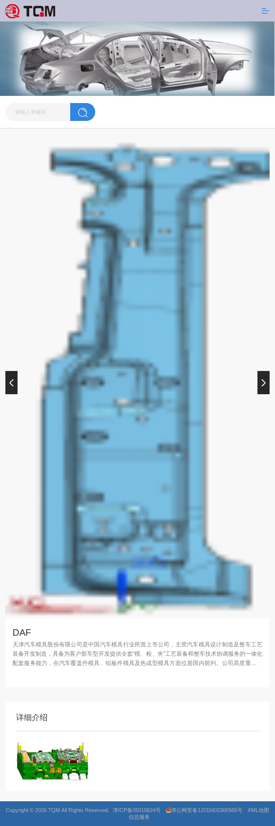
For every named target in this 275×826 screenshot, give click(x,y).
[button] (11, 383)
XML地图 (258, 810)
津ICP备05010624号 (137, 810)
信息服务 (139, 817)
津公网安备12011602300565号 (206, 810)
